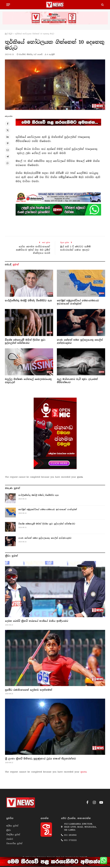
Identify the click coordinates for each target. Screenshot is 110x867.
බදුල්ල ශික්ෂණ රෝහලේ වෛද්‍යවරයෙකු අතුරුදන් (28, 381)
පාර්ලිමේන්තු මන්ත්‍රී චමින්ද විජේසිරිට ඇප (28, 300)
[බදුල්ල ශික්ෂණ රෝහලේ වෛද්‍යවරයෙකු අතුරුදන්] (29, 361)
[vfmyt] (55, 18)
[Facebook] (7, 123)
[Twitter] (7, 130)
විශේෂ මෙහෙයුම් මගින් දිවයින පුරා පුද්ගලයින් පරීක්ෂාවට (25, 341)
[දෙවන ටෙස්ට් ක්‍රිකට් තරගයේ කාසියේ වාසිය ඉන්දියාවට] (55, 589)
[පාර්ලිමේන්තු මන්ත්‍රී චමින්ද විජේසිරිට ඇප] (29, 283)
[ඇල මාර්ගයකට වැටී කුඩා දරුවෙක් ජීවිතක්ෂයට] (81, 361)
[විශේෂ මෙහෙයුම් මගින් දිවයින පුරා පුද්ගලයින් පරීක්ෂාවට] (29, 322)
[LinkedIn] (7, 136)
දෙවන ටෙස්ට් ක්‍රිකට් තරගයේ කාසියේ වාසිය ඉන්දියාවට (36, 620)
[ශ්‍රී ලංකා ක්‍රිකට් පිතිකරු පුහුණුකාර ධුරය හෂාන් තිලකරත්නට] (55, 727)
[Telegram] (7, 156)
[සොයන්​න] (102, 4)
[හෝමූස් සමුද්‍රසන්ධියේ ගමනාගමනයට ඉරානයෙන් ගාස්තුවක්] (81, 283)
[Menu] (8, 4)
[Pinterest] (7, 143)
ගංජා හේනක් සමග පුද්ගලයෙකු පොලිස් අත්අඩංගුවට (80, 341)
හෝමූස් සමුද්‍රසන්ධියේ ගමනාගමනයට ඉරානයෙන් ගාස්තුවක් (78, 302)
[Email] (7, 150)
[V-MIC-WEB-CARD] (55, 433)
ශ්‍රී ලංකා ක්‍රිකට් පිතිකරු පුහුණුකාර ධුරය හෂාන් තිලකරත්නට (40, 758)
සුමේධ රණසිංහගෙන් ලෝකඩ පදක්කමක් (28, 689)
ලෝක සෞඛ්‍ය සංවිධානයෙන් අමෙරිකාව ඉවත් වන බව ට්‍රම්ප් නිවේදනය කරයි (33, 249)
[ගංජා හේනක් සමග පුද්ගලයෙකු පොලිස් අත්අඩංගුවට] (81, 322)
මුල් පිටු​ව (8, 34)
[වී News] (55, 4)
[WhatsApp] (7, 163)
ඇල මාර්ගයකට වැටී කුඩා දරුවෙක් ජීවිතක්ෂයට (77, 381)
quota (80, 477)
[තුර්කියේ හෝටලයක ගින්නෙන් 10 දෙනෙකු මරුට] (55, 84)
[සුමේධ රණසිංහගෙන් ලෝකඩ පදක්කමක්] (55, 658)
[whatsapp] (58, 210)
